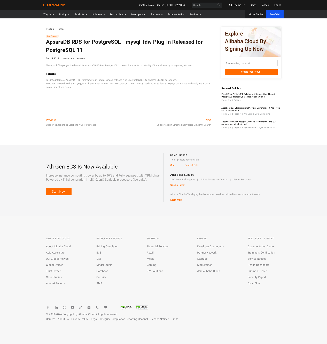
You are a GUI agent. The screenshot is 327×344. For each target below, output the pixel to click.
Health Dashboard (258, 264)
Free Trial (274, 14)
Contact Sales (146, 5)
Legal (94, 319)
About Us (63, 319)
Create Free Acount (251, 71)
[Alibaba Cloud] (54, 5)
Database (102, 271)
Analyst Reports (55, 283)
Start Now (59, 191)
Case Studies (54, 277)
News (61, 28)
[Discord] (105, 307)
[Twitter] (64, 307)
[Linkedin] (56, 307)
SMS (99, 283)
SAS (99, 258)
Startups (202, 258)
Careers (50, 319)
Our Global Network (57, 258)
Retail (150, 252)
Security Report (257, 277)
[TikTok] (81, 307)
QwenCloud (254, 283)
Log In (277, 5)
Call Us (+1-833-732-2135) (171, 5)
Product (50, 28)
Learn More (176, 199)
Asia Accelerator (55, 252)
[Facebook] (48, 307)
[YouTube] (73, 307)
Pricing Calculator (107, 246)
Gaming (151, 264)
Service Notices (257, 258)
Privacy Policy (79, 319)
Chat (172, 165)
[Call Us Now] (97, 307)
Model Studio (104, 264)
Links (175, 319)
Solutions (97, 14)
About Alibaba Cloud (58, 246)
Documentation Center (261, 246)
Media (150, 258)
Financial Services (158, 246)
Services (194, 14)
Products (79, 14)
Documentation (176, 14)
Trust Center (53, 271)
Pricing (63, 14)
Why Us (47, 14)
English (237, 5)
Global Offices (54, 264)
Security (101, 277)
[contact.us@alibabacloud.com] (89, 307)
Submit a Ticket (257, 271)
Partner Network (206, 252)
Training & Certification (261, 252)
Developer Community (210, 246)
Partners (155, 14)
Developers (137, 14)
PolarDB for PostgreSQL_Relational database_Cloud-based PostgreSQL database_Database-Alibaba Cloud (248, 95)
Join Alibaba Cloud (208, 271)
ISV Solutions (155, 271)
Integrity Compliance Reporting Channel (124, 319)
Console (265, 5)
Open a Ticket (177, 185)
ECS (98, 252)
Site (229, 100)
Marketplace (116, 14)
